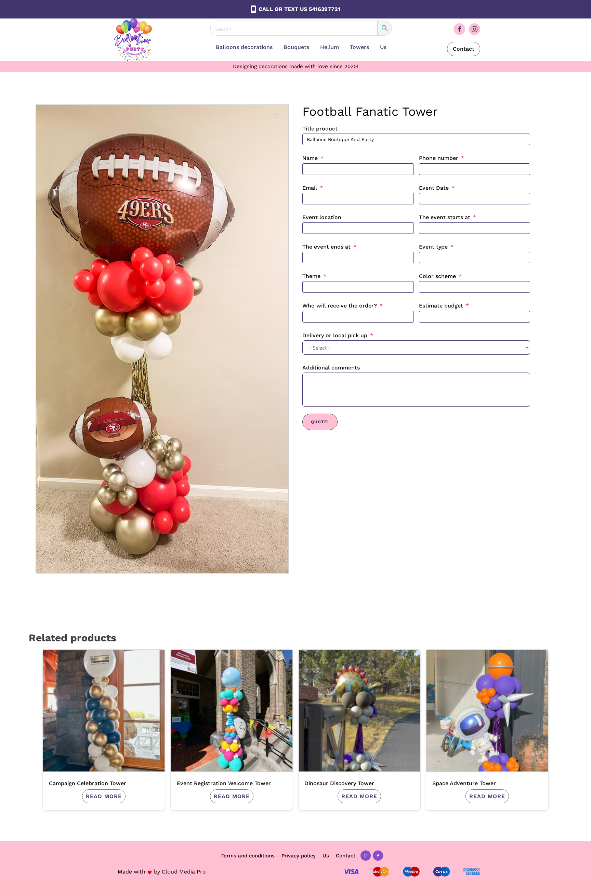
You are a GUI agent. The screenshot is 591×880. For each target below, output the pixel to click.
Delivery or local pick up (334, 335)
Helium (329, 47)
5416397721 (324, 9)
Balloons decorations (244, 47)
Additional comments (331, 367)
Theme (311, 276)
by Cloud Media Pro (180, 871)
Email (309, 188)
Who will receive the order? (339, 305)
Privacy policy (298, 856)
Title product (320, 128)
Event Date (434, 188)
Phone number (438, 158)
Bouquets (296, 47)
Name (310, 158)
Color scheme (437, 276)
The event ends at (326, 246)
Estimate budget (441, 305)
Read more (104, 796)
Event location (321, 217)
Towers (359, 47)
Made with (131, 871)
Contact (463, 49)
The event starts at (444, 217)
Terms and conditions (248, 856)
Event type (433, 246)
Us (383, 47)
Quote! (320, 421)
